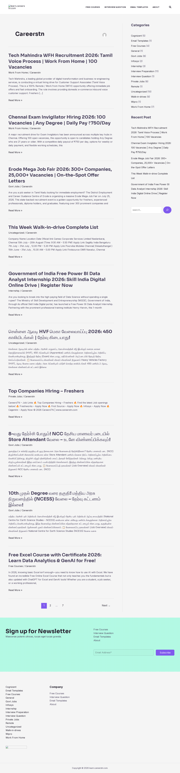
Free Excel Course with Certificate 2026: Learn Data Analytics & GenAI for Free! (55, 558)
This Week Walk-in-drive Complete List (53, 227)
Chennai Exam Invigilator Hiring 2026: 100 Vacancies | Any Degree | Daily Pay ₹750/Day (59, 120)
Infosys (135, 61)
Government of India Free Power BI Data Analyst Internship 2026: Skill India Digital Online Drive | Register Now (56, 279)
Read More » (15, 100)
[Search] (167, 209)
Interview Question (115, 7)
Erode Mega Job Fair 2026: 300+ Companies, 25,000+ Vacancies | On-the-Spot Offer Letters (60, 175)
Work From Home (18, 72)
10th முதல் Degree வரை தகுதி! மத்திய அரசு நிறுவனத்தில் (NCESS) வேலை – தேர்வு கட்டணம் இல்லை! (54, 499)
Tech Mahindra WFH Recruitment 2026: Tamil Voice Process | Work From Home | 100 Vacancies (60, 61)
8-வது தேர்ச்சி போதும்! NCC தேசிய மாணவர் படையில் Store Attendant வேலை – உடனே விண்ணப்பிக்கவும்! (59, 436)
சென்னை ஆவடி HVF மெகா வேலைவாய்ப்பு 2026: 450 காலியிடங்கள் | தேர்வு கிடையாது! (60, 334)
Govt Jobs (14, 186)
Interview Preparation (142, 71)
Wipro (134, 101)
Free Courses (93, 7)
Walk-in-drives (138, 96)
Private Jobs (15, 396)
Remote (135, 86)
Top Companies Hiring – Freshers (46, 391)
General (135, 51)
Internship (13, 290)
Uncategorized (16, 232)
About (156, 7)
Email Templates (139, 7)
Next (106, 605)
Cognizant (136, 35)
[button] (170, 7)
